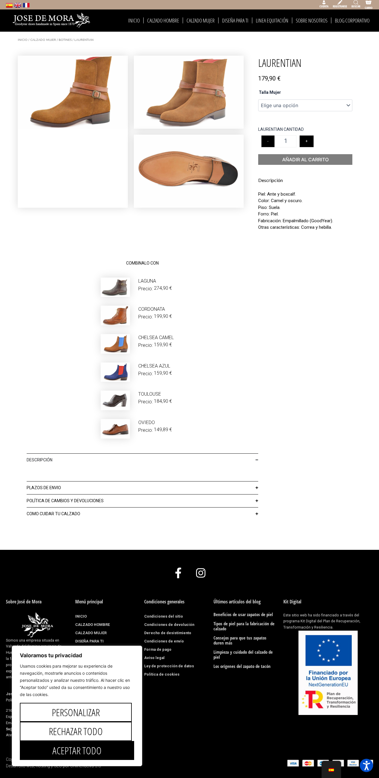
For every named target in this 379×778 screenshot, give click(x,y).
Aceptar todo (77, 750)
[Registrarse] (340, 2)
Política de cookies (161, 674)
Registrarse (340, 6)
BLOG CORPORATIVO (352, 20)
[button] (366, 765)
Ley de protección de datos (169, 666)
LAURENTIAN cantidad (281, 129)
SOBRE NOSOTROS (311, 20)
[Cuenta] (324, 2)
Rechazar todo (76, 731)
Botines (65, 40)
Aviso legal (154, 657)
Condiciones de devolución (169, 624)
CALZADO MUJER (201, 20)
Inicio (23, 40)
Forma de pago (157, 649)
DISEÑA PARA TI (235, 20)
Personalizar (76, 712)
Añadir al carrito (305, 159)
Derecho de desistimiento (167, 633)
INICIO (134, 20)
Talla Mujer (270, 92)
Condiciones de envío (164, 641)
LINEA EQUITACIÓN (272, 20)
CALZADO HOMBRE (163, 20)
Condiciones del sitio (163, 616)
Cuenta (323, 6)
